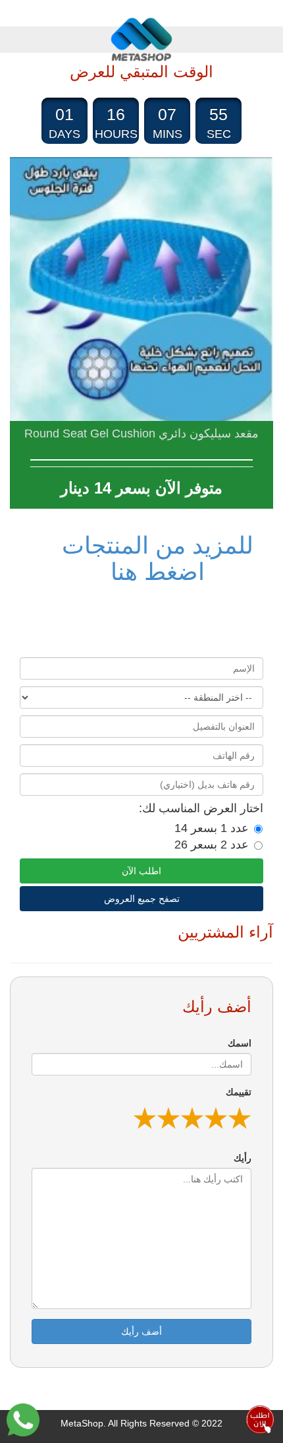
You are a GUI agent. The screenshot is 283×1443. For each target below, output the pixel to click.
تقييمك (238, 1092)
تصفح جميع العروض (142, 898)
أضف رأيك (141, 1331)
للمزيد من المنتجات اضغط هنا (157, 558)
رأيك (242, 1158)
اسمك (239, 1043)
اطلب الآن (141, 871)
